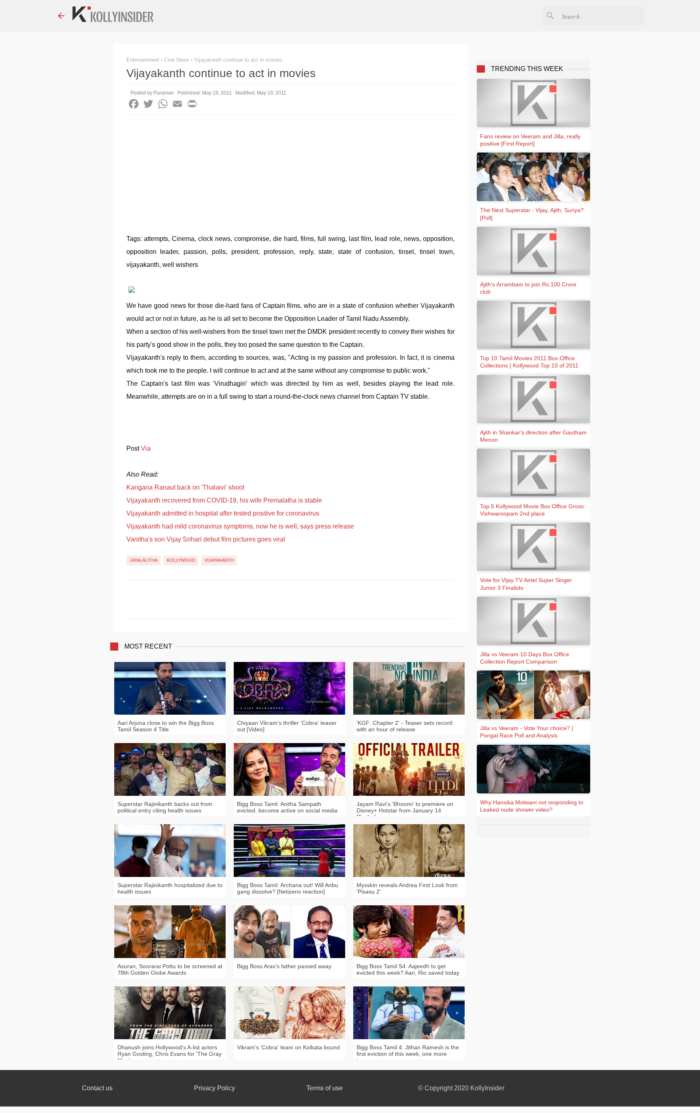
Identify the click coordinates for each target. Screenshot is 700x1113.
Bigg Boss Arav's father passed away (284, 966)
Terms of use (324, 1088)
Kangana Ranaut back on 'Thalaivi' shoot (185, 487)
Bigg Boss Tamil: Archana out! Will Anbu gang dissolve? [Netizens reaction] (287, 888)
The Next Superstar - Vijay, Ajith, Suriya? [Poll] (532, 214)
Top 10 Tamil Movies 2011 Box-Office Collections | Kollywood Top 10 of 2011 (529, 362)
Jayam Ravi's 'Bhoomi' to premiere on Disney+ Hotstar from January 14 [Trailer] (404, 810)
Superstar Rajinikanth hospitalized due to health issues (169, 888)
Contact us (97, 1088)
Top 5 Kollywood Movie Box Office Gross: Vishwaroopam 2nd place (532, 510)
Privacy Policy (214, 1088)
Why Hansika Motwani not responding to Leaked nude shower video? (531, 806)
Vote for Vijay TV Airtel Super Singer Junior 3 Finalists (526, 584)
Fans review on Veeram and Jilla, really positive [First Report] (530, 140)
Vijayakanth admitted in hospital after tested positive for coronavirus (222, 513)
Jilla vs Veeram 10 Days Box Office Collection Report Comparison (524, 658)
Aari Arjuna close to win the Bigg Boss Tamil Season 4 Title (165, 726)
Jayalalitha (144, 560)
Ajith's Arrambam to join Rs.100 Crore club (528, 288)
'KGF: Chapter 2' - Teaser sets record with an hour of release (404, 726)
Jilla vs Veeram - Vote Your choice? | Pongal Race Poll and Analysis (526, 732)
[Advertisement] (290, 175)
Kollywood (181, 560)
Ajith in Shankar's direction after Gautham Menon (533, 436)
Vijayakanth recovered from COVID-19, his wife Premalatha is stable (224, 500)
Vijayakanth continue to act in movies (238, 60)
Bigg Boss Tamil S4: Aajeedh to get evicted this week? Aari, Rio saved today (407, 969)
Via (146, 448)
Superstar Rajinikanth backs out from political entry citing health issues (164, 807)
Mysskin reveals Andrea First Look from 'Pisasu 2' (407, 888)
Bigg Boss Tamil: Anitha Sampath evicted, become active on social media (287, 807)
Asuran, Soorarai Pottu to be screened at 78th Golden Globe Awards (169, 969)
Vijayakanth (219, 560)
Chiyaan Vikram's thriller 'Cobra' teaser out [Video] (287, 726)
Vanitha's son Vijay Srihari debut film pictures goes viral (205, 539)
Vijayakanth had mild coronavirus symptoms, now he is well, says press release (240, 526)
